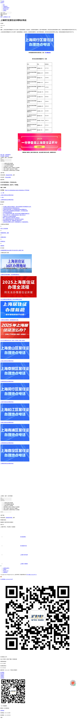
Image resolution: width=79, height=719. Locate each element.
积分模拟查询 (48, 52)
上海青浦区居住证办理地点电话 (6, 442)
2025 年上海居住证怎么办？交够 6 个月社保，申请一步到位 (12, 340)
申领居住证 (2, 241)
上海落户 (4, 10)
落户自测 (2, 673)
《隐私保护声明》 (9, 175)
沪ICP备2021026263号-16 (32, 574)
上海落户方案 (20, 250)
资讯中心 (2, 2)
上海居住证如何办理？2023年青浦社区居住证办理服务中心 (15, 209)
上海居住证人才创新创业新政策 (9, 216)
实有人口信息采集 (4, 228)
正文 (9, 16)
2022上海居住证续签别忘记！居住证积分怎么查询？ (13, 219)
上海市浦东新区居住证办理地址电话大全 (11, 208)
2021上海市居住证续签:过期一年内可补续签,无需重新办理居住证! (16, 213)
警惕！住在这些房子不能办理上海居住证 (11, 217)
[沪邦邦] (2, 1)
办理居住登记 (3, 237)
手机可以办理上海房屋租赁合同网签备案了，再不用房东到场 (15, 210)
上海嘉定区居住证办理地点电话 (6, 463)
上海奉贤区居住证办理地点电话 (6, 381)
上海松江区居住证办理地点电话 (6, 422)
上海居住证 (5, 6)
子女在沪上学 (5, 9)
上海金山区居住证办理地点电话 (6, 360)
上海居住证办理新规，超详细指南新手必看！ (9, 319)
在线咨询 (2, 677)
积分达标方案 (15, 250)
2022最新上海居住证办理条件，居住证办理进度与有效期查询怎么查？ (17, 206)
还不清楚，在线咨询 (4, 156)
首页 (4, 4)
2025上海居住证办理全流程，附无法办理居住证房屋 (11, 299)
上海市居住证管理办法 (7, 212)
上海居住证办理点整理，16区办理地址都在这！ (10, 274)
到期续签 (2, 245)
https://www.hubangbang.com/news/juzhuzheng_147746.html (17, 190)
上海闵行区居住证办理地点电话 (6, 401)
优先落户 (2, 676)
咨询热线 (2, 710)
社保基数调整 (3, 250)
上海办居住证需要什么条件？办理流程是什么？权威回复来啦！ (16, 221)
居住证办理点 (8, 177)
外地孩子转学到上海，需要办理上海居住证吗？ (12, 220)
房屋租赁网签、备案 (4, 232)
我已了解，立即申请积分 (5, 154)
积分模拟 (2, 672)
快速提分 (2, 675)
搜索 (1, 15)
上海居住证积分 (6, 7)
